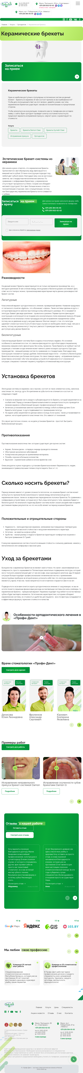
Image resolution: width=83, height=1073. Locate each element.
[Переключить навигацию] (77, 3)
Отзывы (51, 1013)
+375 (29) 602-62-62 (46, 5)
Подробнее (10, 791)
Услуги (48, 1007)
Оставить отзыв (19, 828)
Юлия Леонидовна (12, 715)
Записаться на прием (14, 67)
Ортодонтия (39, 136)
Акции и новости (38, 1013)
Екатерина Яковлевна (63, 717)
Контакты (69, 1013)
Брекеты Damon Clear (32, 130)
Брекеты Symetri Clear (55, 130)
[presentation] (71, 725)
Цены (56, 1007)
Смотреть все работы (15, 747)
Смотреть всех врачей (15, 670)
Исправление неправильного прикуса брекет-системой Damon (21, 783)
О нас (59, 1013)
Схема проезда (40, 1037)
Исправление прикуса (19, 136)
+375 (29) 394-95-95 (26, 14)
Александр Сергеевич (35, 717)
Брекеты (13, 130)
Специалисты (67, 1007)
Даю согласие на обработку (24, 230)
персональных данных (33, 230)
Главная (39, 1007)
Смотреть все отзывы (20, 835)
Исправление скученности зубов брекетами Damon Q (62, 783)
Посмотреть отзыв (15, 884)
